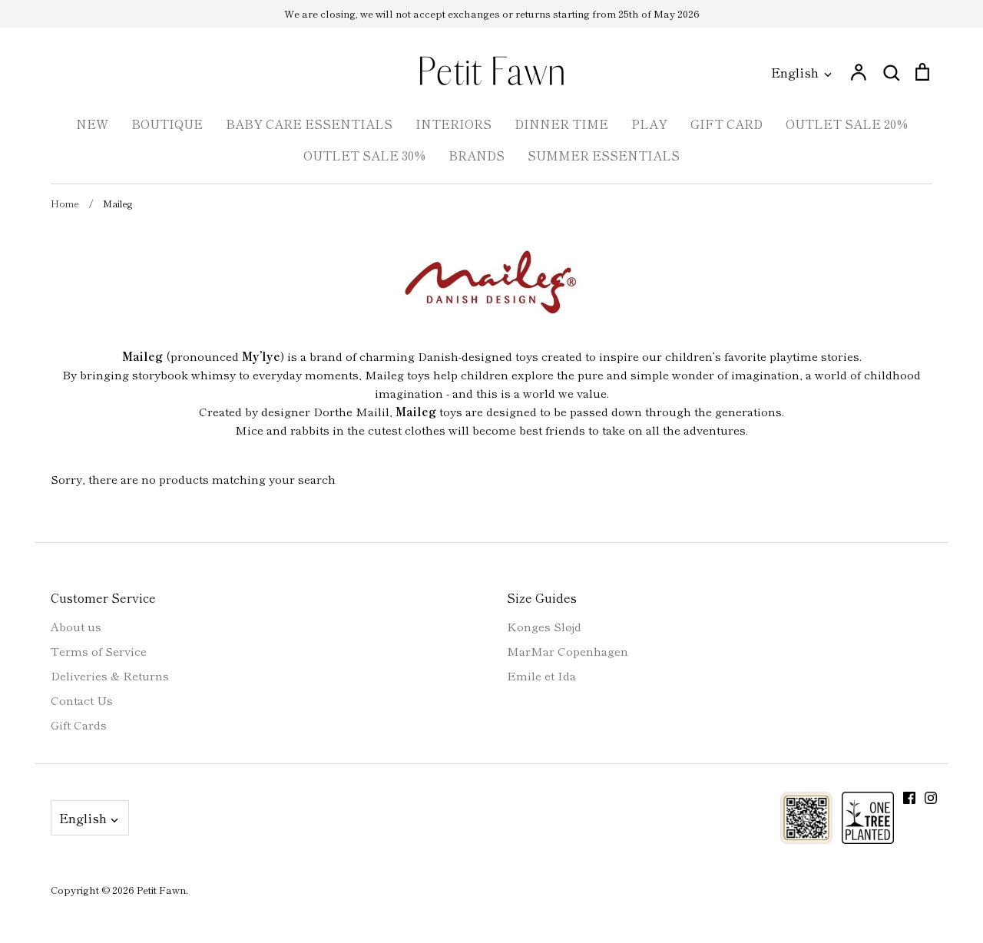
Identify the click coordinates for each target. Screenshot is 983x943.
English (795, 71)
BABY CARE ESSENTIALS (309, 123)
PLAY (649, 123)
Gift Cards (79, 724)
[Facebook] (909, 798)
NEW (92, 123)
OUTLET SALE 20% (847, 123)
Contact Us (82, 700)
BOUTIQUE (167, 123)
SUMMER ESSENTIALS (604, 155)
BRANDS (476, 155)
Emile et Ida (541, 675)
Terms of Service (99, 651)
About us (76, 626)
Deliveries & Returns (110, 675)
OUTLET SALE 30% (364, 155)
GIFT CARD (726, 123)
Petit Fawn (161, 889)
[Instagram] (931, 798)
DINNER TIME (561, 123)
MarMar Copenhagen (567, 651)
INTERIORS (453, 123)
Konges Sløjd (544, 626)
